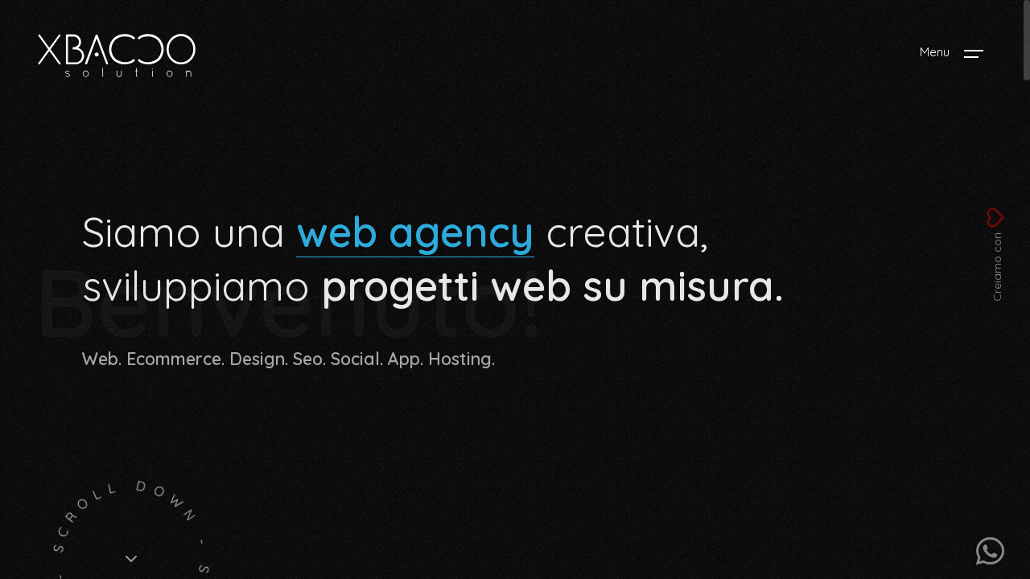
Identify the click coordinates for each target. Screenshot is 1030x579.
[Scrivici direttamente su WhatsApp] (990, 551)
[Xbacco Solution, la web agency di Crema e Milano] (116, 56)
